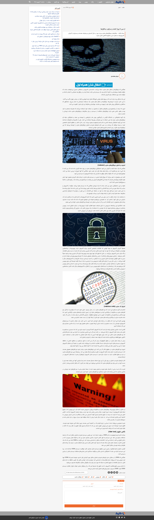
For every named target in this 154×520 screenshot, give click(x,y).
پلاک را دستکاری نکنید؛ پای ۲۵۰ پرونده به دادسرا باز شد (45, 34)
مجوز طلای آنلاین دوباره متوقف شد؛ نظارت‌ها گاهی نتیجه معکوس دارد (44, 31)
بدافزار (104, 477)
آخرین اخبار (57, 8)
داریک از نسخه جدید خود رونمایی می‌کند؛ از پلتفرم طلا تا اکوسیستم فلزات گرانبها (44, 13)
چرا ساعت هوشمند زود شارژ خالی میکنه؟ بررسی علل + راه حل (45, 42)
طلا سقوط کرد (55, 39)
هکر (92, 477)
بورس (86, 2)
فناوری (100, 2)
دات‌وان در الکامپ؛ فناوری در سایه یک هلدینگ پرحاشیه (45, 48)
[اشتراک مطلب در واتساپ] (109, 472)
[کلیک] (120, 2)
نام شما (121, 484)
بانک (92, 2)
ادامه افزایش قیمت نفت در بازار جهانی (49, 20)
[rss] (124, 518)
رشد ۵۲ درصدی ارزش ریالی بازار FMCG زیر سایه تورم (45, 46)
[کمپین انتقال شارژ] (94, 85)
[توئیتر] (114, 472)
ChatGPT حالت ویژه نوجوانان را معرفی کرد (48, 36)
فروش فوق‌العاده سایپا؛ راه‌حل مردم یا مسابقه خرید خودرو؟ (46, 52)
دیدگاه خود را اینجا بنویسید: (116, 489)
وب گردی (56, 2)
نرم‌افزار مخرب (78, 477)
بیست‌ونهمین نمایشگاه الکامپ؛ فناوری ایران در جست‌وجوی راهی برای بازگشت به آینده (47, 60)
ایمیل (92, 484)
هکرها (86, 477)
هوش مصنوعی (109, 2)
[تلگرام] (117, 472)
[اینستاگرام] (116, 518)
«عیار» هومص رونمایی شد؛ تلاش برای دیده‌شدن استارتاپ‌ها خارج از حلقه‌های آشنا (47, 17)
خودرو (73, 2)
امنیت (110, 477)
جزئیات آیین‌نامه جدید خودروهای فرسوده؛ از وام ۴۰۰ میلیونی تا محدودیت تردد (46, 56)
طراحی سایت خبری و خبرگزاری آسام (36, 518)
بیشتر (49, 2)
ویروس (98, 477)
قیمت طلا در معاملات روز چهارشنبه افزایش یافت (46, 27)
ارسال (94, 506)
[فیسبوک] (111, 472)
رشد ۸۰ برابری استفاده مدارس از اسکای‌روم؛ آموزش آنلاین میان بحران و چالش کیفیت (45, 24)
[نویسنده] (122, 76)
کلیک (74, 518)
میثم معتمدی (114, 76)
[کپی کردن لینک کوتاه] (75, 472)
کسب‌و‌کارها (65, 2)
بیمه (80, 2)
